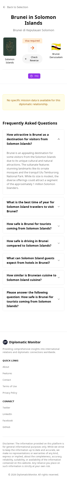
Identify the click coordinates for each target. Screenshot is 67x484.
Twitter (6, 407)
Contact (7, 379)
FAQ (36, 76)
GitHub (6, 427)
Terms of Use (10, 386)
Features (7, 373)
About (6, 366)
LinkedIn (7, 414)
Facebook (8, 420)
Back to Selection (17, 7)
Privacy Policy (10, 392)
